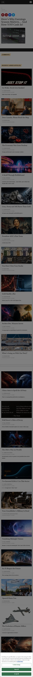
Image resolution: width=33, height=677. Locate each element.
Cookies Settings (16, 664)
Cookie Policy (20, 661)
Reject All (16, 669)
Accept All (16, 674)
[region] (16, 664)
